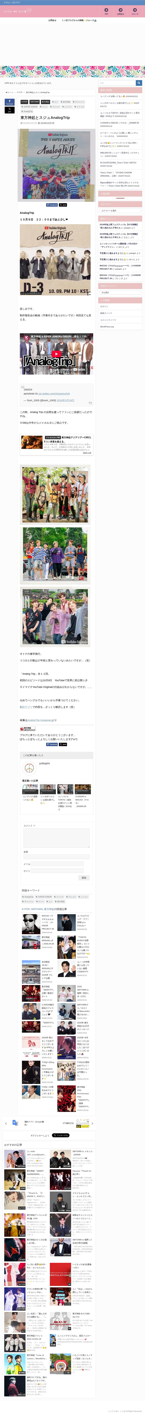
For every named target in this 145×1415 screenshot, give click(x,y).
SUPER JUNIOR (30, 107)
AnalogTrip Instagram (39, 720)
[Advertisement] (72, 45)
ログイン (104, 306)
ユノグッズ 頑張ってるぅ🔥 (112, 96)
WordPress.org (107, 327)
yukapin (44, 763)
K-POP (24, 102)
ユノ (56, 102)
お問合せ (52, 20)
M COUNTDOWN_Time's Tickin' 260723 (118, 163)
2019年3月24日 (65, 400)
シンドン (68, 107)
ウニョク (56, 107)
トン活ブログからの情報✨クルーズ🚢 (79, 20)
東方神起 (45, 102)
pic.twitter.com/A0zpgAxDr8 (54, 393)
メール (27, 864)
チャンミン (79, 102)
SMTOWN (34, 102)
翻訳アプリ (26, 707)
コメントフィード (108, 320)
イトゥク (80, 107)
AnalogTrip (28, 111)
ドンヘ (45, 107)
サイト (27, 871)
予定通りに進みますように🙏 (113, 253)
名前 (26, 852)
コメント (29, 825)
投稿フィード (106, 313)
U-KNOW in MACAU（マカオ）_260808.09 (119, 123)
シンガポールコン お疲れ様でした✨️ (116, 103)
